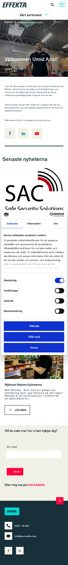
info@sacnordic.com (25, 536)
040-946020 (36, 484)
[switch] (59, 290)
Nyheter (9, 22)
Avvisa (34, 347)
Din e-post (12, 447)
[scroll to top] (59, 500)
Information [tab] (34, 223)
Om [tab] (56, 223)
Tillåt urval (34, 336)
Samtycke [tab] (12, 223)
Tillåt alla (34, 326)
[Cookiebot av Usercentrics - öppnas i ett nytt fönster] (49, 215)
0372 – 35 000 (22, 525)
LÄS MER (20, 410)
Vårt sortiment (31, 14)
